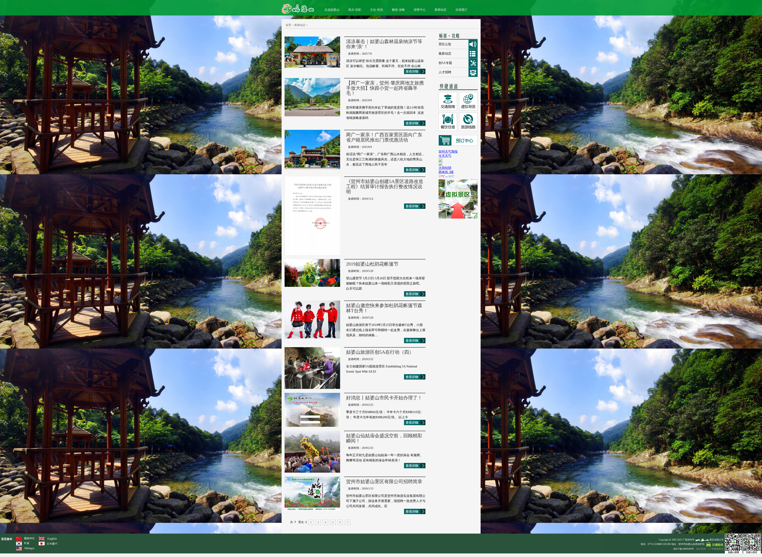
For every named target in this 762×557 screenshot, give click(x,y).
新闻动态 (440, 9)
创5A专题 (445, 63)
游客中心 (420, 9)
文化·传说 (376, 9)
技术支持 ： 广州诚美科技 (710, 548)
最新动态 (445, 53)
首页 (288, 25)
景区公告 (445, 44)
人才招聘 (445, 72)
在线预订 (461, 9)
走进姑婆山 (331, 9)
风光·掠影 (354, 9)
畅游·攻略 (398, 9)
